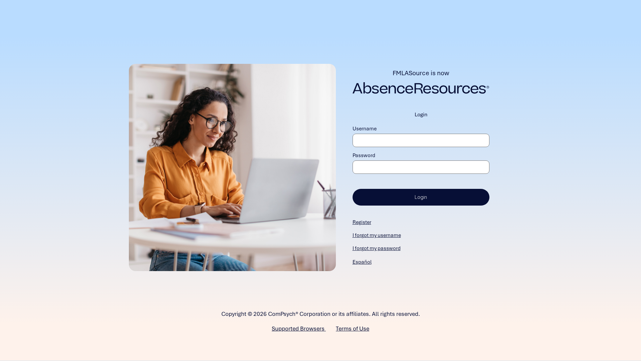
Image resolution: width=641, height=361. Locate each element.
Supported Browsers (299, 328)
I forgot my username (377, 235)
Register (362, 222)
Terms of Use (352, 328)
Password (364, 155)
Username (365, 128)
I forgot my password (377, 248)
